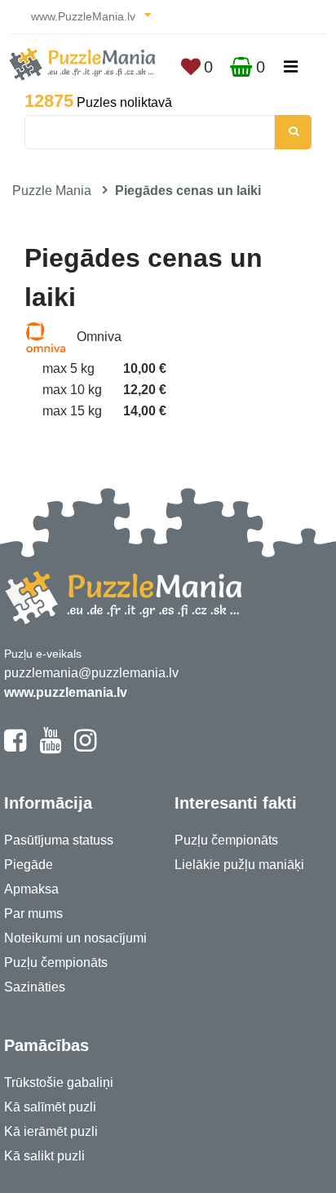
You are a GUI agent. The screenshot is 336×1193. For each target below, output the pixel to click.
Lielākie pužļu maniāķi (239, 864)
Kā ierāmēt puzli (51, 1131)
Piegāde (28, 864)
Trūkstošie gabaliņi (58, 1082)
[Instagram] (85, 747)
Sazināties (34, 987)
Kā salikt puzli (44, 1156)
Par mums (33, 913)
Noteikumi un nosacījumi (75, 938)
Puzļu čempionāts (56, 962)
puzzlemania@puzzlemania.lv (91, 673)
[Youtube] (50, 747)
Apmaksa (31, 889)
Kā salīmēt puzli (50, 1107)
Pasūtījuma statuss (58, 840)
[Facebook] (15, 747)
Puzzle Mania (51, 190)
